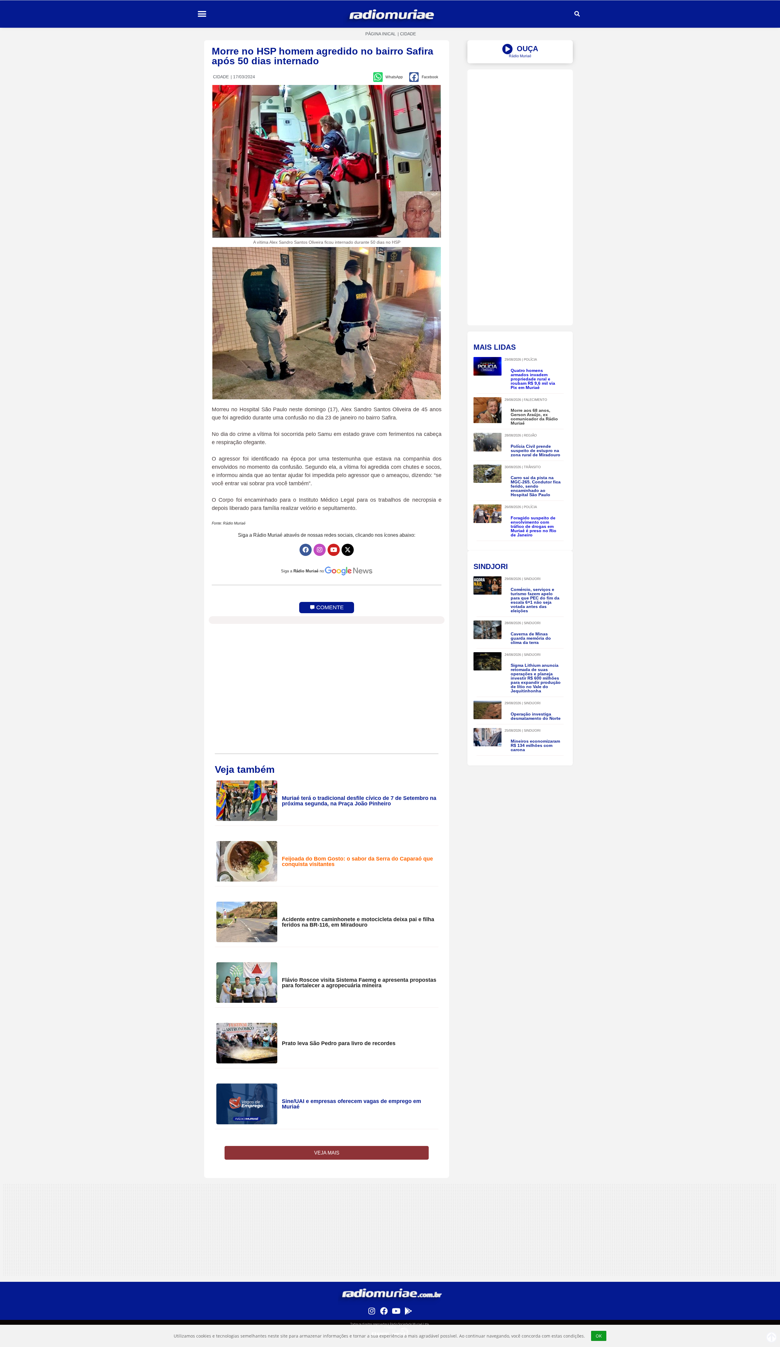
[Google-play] (408, 1311)
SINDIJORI (532, 579)
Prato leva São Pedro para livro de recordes (338, 1043)
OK (599, 1335)
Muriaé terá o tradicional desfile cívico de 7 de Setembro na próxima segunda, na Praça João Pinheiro (359, 801)
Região (530, 435)
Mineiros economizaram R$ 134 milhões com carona (535, 745)
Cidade (408, 33)
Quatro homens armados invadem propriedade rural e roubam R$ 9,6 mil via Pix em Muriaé (533, 379)
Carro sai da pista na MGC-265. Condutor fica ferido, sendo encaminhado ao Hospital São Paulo (536, 486)
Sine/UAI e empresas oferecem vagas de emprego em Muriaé (351, 1104)
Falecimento (535, 399)
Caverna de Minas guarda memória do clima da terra (531, 638)
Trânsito (532, 467)
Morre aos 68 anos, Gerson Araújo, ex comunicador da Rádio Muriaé (534, 417)
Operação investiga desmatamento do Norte (536, 716)
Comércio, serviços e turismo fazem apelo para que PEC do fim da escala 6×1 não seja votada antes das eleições (535, 600)
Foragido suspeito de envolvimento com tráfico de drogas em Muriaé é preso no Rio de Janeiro (533, 526)
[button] (202, 14)
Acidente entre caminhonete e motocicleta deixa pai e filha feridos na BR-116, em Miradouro (358, 922)
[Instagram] (320, 550)
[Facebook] (306, 550)
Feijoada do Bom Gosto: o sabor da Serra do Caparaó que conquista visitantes (357, 861)
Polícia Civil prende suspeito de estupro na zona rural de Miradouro (535, 450)
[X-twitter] (348, 550)
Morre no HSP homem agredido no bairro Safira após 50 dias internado (322, 56)
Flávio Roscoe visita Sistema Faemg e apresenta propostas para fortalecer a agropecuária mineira (359, 982)
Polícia (530, 359)
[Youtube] (334, 550)
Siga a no (302, 571)
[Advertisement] (520, 112)
